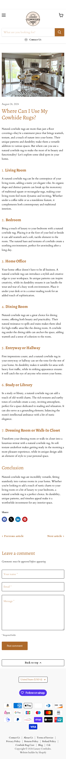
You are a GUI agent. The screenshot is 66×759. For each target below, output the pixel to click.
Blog (40, 745)
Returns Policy (31, 741)
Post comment (15, 645)
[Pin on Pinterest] (24, 519)
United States (31, 679)
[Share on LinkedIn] (18, 519)
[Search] (59, 32)
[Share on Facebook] (4, 519)
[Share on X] (11, 519)
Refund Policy (49, 741)
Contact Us (14, 737)
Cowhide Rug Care (24, 745)
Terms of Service (45, 737)
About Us (28, 737)
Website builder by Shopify (33, 752)
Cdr (49, 745)
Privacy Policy (13, 741)
